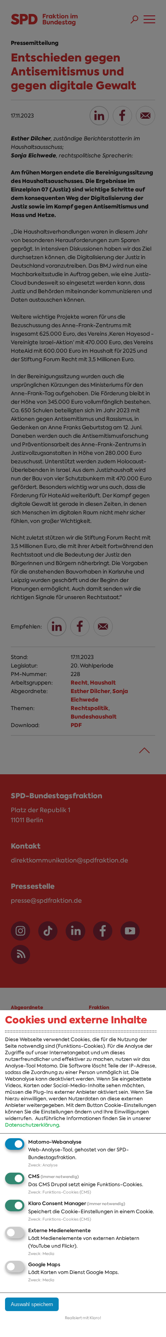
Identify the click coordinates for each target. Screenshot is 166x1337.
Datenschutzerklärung (32, 1125)
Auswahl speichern (32, 1304)
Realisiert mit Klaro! (83, 1317)
